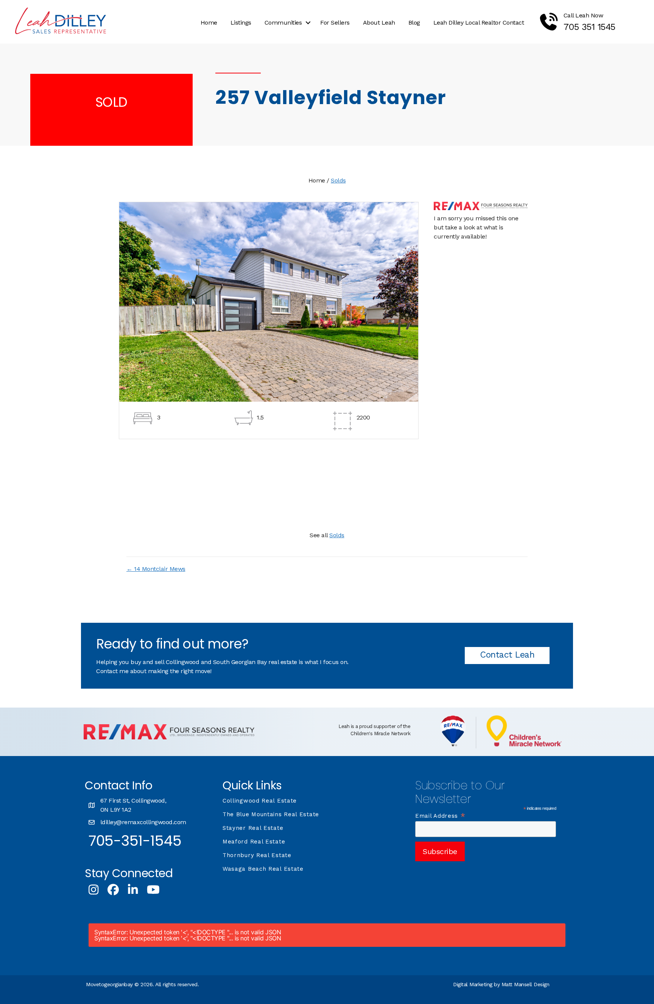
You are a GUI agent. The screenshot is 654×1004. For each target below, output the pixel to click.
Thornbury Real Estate (257, 855)
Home (209, 22)
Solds (338, 180)
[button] (308, 22)
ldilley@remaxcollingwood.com (143, 822)
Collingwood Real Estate (260, 800)
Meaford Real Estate (254, 841)
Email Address (440, 816)
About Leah (379, 22)
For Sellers (335, 22)
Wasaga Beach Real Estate (263, 868)
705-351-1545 (135, 841)
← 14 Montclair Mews (155, 568)
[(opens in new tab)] (169, 737)
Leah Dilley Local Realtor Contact (478, 22)
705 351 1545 (589, 27)
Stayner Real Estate (253, 828)
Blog (414, 22)
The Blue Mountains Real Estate (271, 814)
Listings (240, 22)
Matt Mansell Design (525, 984)
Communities (283, 22)
